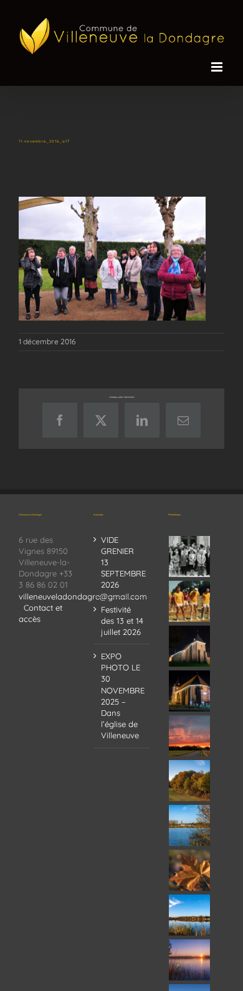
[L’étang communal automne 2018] (189, 915)
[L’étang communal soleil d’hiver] (189, 959)
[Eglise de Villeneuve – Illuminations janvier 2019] (189, 646)
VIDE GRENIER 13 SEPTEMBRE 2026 (122, 562)
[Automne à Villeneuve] (189, 780)
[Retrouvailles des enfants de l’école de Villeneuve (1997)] (189, 556)
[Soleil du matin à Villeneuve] (189, 735)
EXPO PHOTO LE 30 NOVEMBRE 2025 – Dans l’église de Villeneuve (122, 695)
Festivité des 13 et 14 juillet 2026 (122, 620)
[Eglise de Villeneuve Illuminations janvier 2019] (189, 691)
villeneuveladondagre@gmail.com (83, 596)
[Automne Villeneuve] (189, 870)
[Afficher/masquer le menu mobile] (217, 66)
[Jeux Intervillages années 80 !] (189, 601)
